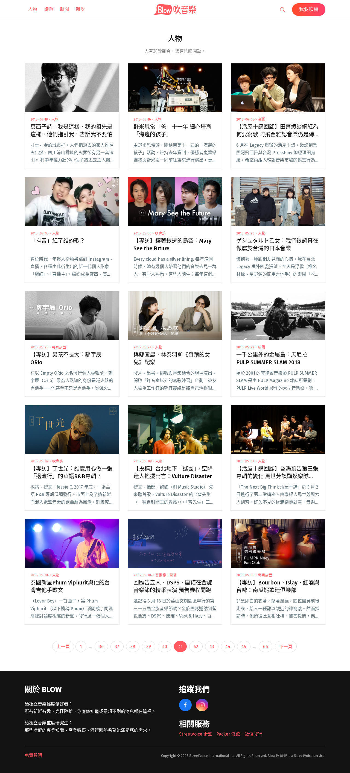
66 (265, 646)
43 (211, 646)
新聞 (64, 9)
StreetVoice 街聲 (195, 734)
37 (117, 646)
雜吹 (80, 9)
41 (180, 646)
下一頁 (285, 646)
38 (132, 646)
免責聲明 (33, 755)
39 (148, 646)
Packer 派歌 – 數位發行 (239, 734)
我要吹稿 (309, 9)
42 (196, 646)
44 (227, 646)
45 (243, 646)
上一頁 (63, 646)
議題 (48, 9)
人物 (32, 9)
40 (164, 646)
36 (101, 646)
